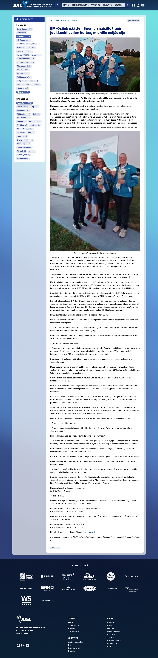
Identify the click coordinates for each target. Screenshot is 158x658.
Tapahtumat (73, 625)
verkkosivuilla (90, 532)
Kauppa (71, 651)
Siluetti (110, 637)
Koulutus (107, 5)
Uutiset (71, 628)
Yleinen (74, 21)
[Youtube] (143, 5)
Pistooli (110, 625)
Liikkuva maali (113, 631)
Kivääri (110, 622)
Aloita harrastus (75, 642)
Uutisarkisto (26, 19)
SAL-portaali (74, 648)
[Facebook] (134, 5)
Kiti (69, 645)
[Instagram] (138, 5)
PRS (109, 646)
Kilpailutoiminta (79, 5)
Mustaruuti (112, 643)
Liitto (66, 5)
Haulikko (65, 21)
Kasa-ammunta (114, 640)
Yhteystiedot (74, 631)
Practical (111, 634)
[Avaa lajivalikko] (57, 5)
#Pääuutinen (55, 548)
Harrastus (95, 5)
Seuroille (119, 5)
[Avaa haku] (127, 5)
